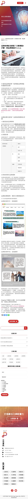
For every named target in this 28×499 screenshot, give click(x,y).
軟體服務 (4, 389)
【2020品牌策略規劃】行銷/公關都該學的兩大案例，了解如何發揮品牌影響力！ (13, 110)
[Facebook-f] (12, 490)
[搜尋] (25, 328)
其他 (3, 391)
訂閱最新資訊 (4, 394)
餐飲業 (3, 388)
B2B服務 (4, 385)
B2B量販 (4, 386)
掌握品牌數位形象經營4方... (7, 337)
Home (2, 38)
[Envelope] (16, 490)
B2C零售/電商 (5, 383)
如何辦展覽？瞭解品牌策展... (7, 345)
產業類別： (3, 380)
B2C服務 (4, 382)
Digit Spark (16, 496)
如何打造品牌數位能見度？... (7, 341)
